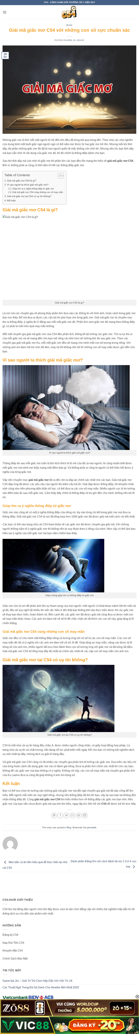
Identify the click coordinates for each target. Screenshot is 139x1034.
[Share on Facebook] (60, 815)
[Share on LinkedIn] (85, 815)
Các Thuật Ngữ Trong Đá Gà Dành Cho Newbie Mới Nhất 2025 (41, 987)
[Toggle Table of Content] (59, 176)
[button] (5, 12)
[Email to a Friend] (72, 815)
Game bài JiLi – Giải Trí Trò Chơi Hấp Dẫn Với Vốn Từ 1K (38, 980)
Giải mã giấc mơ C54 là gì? (21, 180)
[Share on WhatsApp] (54, 815)
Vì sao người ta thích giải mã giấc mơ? (27, 184)
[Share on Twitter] (66, 815)
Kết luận (11, 200)
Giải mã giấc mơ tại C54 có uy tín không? (29, 196)
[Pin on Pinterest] (79, 815)
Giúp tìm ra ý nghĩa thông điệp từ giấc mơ (33, 188)
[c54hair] (69, 12)
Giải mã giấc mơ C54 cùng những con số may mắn (37, 192)
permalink (91, 827)
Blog (69, 25)
